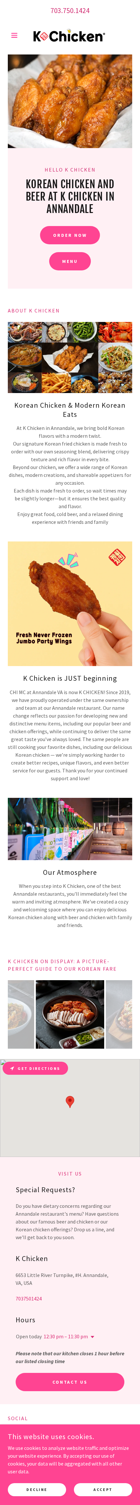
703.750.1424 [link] (70, 10)
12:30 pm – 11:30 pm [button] (66, 1336)
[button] (17, 35)
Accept (102, 1489)
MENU (70, 261)
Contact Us (70, 1382)
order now (70, 235)
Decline (37, 1489)
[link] (70, 35)
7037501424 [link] (29, 1298)
